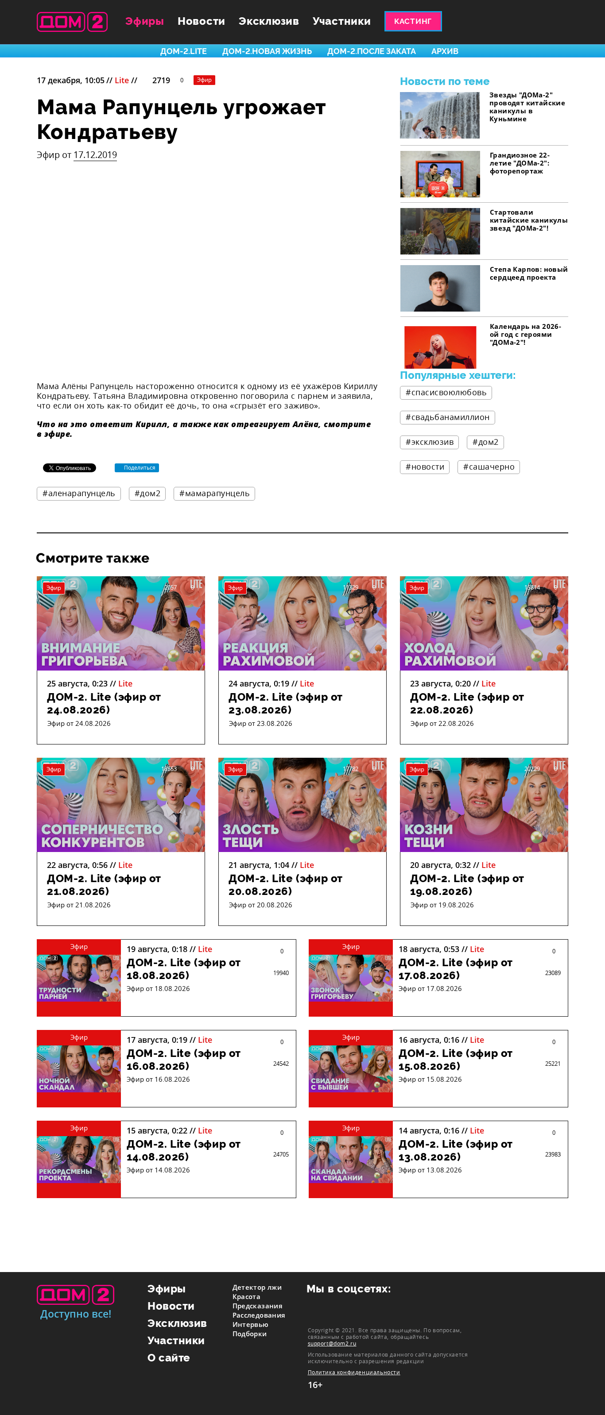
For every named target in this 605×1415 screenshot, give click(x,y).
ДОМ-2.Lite (183, 51)
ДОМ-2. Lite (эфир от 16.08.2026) (184, 1059)
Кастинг (413, 21)
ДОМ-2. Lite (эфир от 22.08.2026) (467, 703)
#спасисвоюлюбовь (446, 392)
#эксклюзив (430, 441)
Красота (247, 1296)
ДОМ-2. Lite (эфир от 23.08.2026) (286, 703)
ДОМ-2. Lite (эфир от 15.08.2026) (456, 1059)
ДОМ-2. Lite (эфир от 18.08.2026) (184, 969)
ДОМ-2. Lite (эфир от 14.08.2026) (184, 1150)
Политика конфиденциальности (354, 1372)
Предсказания (258, 1305)
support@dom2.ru (332, 1343)
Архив (444, 51)
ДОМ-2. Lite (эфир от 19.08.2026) (467, 885)
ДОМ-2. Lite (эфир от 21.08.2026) (104, 885)
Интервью (251, 1324)
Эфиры (144, 21)
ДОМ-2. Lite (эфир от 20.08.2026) (286, 885)
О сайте (168, 1357)
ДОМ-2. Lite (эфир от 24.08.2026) (104, 703)
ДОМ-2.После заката (371, 51)
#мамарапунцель (214, 493)
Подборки (250, 1333)
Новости (201, 21)
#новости (425, 466)
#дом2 (148, 493)
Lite (122, 80)
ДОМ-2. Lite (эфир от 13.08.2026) (456, 1150)
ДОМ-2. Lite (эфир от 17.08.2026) (456, 969)
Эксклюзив (269, 21)
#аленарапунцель (79, 493)
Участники (342, 21)
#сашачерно (489, 466)
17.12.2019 (95, 155)
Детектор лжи (257, 1287)
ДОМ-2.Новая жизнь (267, 51)
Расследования (259, 1315)
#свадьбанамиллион (448, 417)
